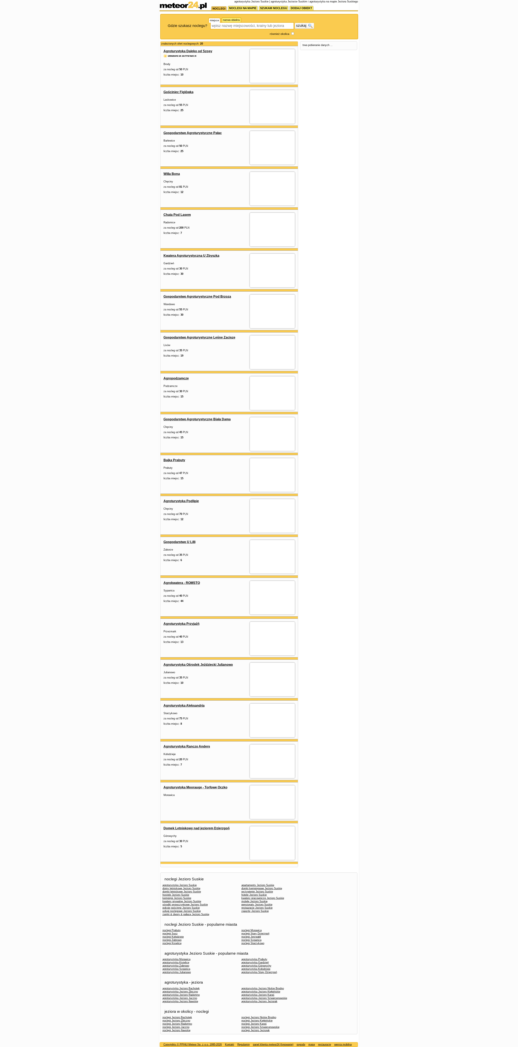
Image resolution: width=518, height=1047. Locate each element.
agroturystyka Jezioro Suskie (179, 885)
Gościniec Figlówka (178, 92)
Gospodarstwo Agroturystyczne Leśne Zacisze (199, 337)
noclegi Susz (170, 933)
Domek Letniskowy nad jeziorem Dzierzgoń (196, 828)
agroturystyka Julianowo (176, 972)
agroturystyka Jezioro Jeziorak (259, 1001)
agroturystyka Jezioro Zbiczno (180, 991)
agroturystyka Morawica (176, 959)
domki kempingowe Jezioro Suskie (261, 888)
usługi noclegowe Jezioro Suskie (181, 911)
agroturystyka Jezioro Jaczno (179, 998)
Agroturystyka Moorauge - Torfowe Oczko (195, 787)
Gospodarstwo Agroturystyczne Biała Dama (197, 419)
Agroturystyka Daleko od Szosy (187, 51)
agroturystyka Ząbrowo (175, 965)
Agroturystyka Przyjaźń (181, 623)
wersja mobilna (343, 1044)
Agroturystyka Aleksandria (184, 705)
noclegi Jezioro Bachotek (177, 1017)
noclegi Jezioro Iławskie (176, 1030)
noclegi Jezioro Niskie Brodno (258, 1017)
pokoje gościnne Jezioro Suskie (181, 907)
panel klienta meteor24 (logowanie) (273, 1044)
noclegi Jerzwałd (251, 936)
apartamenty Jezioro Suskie (257, 885)
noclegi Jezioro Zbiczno (176, 1020)
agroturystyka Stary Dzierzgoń (259, 972)
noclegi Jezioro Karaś (254, 1023)
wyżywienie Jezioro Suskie (257, 891)
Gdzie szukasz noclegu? (187, 26)
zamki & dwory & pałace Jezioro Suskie (185, 914)
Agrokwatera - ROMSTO (181, 583)
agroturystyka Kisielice (175, 962)
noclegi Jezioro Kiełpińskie (257, 1020)
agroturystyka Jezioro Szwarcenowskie (264, 998)
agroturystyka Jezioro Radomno (181, 994)
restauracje (324, 1044)
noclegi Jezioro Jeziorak (255, 1030)
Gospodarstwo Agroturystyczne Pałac (192, 133)
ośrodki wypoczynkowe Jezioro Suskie (185, 904)
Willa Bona (171, 174)
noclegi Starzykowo (252, 943)
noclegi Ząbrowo (172, 940)
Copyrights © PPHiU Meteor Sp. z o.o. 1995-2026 (192, 1044)
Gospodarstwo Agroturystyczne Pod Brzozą (197, 296)
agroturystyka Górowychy (256, 965)
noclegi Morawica (251, 930)
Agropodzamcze (176, 378)
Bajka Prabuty (174, 460)
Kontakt (229, 1044)
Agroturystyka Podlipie (181, 501)
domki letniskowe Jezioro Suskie (181, 891)
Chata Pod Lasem (177, 214)
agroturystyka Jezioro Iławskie (180, 1001)
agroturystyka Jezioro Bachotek (181, 988)
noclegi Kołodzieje (173, 936)
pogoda (301, 1044)
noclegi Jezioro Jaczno (175, 1027)
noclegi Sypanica (251, 940)
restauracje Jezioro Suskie (257, 907)
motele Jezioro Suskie (254, 901)
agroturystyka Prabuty (254, 959)
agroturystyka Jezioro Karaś (257, 994)
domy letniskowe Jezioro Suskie (181, 888)
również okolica (279, 33)
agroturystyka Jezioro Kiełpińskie (260, 991)
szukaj (301, 25)
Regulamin (243, 1044)
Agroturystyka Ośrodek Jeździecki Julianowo (198, 664)
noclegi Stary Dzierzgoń (255, 933)
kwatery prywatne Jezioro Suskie (181, 901)
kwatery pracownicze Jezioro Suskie (262, 898)
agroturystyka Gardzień (255, 962)
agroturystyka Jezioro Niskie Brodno (262, 988)
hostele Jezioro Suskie (175, 894)
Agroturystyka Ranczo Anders (186, 746)
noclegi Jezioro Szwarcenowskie (260, 1027)
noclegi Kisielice (172, 943)
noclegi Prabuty (171, 930)
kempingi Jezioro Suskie (176, 898)
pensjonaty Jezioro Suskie (256, 904)
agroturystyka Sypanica (176, 968)
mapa (311, 1044)
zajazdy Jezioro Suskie (255, 911)
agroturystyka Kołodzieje (255, 968)
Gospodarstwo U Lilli (179, 542)
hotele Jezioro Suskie (254, 894)
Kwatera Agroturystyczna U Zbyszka (191, 255)
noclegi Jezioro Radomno (177, 1023)
